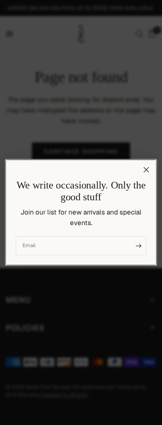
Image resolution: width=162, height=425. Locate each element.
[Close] (146, 170)
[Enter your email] (138, 246)
